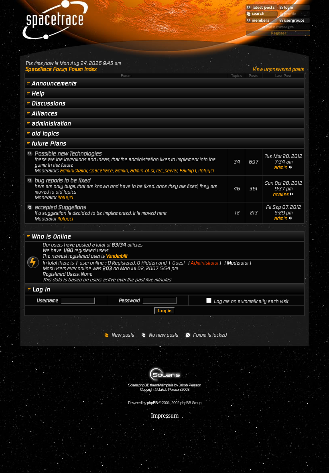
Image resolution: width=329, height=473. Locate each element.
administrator (73, 171)
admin (121, 171)
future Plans (49, 143)
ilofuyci (206, 171)
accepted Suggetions (60, 207)
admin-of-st (142, 171)
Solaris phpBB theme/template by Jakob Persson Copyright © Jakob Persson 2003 (164, 387)
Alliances (44, 113)
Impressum (165, 415)
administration (51, 123)
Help (38, 93)
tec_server (166, 171)
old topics (45, 133)
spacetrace (101, 171)
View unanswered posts (278, 69)
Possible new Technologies (68, 153)
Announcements (54, 83)
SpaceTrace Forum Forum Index (61, 69)
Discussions (48, 103)
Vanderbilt (116, 256)
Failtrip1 (187, 171)
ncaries (280, 194)
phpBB (152, 402)
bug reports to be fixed (62, 180)
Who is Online (51, 236)
